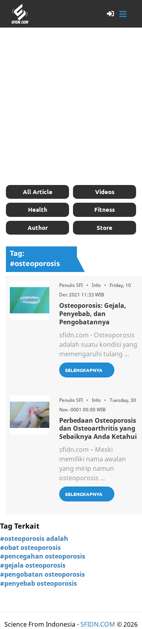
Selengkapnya (84, 370)
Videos (104, 192)
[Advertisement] (71, 106)
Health (37, 209)
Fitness (104, 209)
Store (104, 227)
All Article (37, 192)
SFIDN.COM (97, 624)
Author (38, 227)
